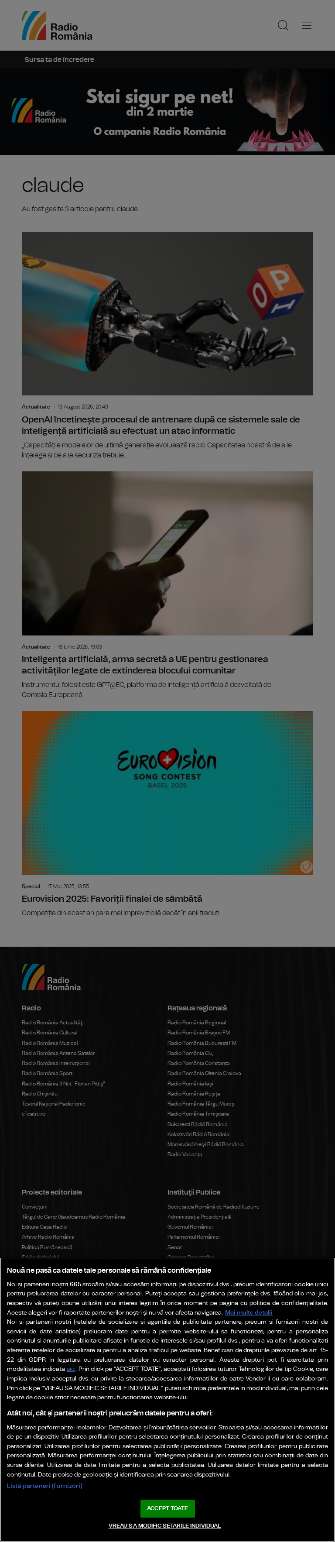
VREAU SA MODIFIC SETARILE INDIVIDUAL (165, 1526)
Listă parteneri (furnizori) (44, 1486)
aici (71, 1369)
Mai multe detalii (249, 1312)
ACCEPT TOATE (167, 1508)
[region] (167, 1399)
